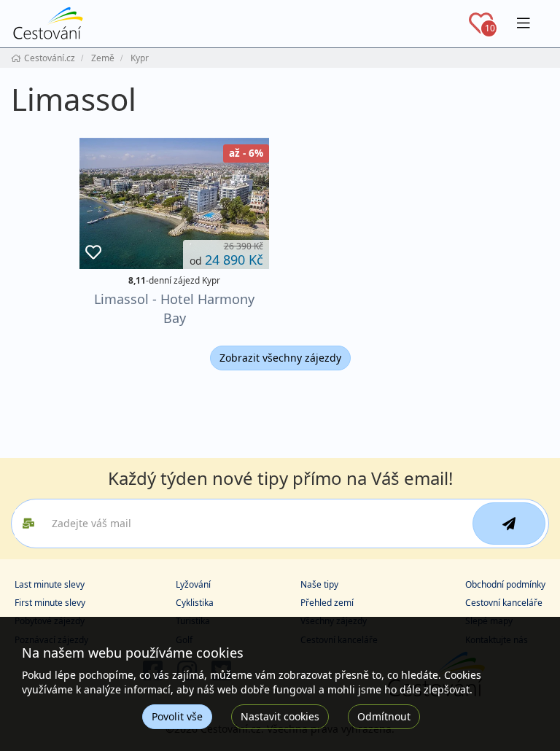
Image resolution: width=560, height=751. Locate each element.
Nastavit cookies (280, 716)
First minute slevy (50, 602)
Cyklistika (195, 602)
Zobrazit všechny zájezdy (280, 358)
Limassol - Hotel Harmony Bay (174, 308)
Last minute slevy (50, 584)
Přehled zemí (327, 602)
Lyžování (193, 584)
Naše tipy (319, 584)
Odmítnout (384, 716)
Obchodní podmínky (505, 584)
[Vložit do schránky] (93, 252)
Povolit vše (177, 716)
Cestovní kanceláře (503, 602)
